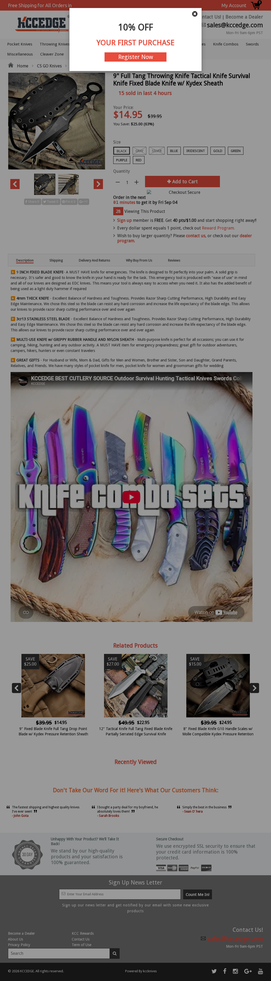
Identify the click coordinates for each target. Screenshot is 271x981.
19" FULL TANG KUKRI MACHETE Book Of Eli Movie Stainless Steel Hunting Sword (101, 968)
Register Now (135, 57)
